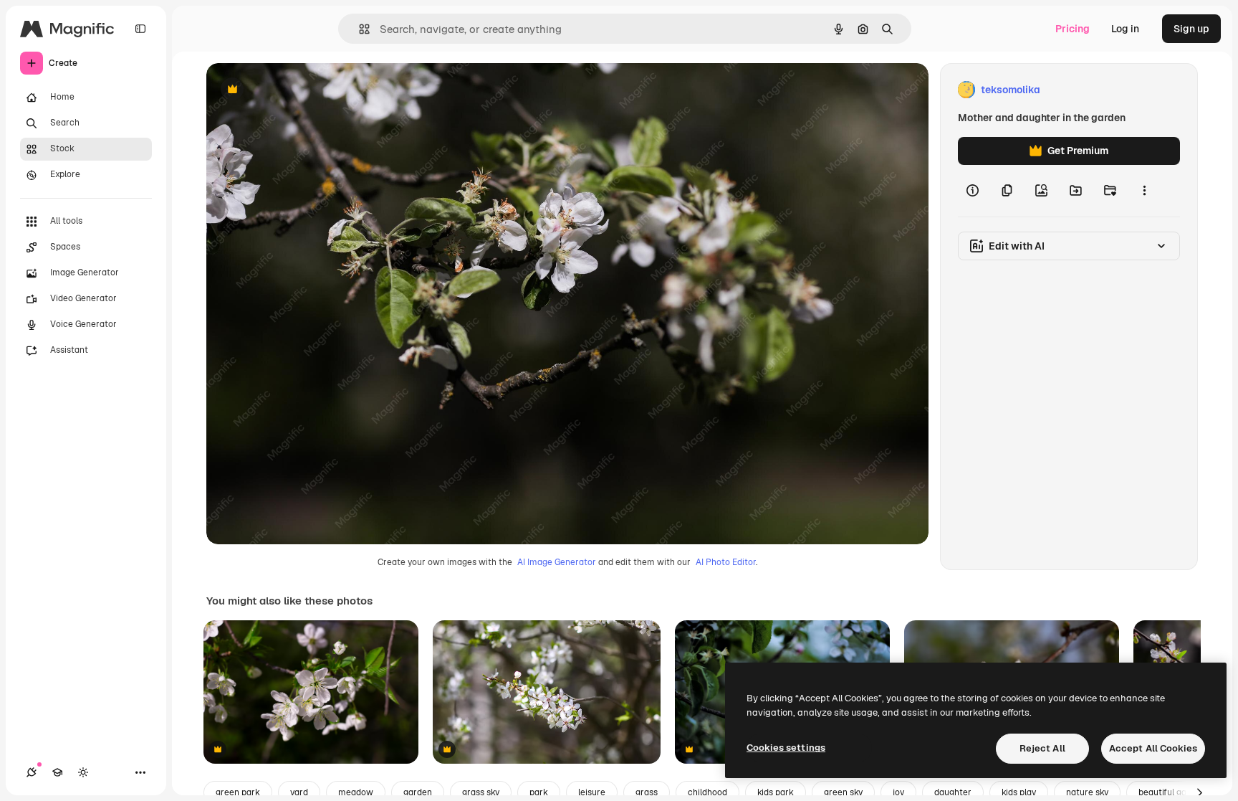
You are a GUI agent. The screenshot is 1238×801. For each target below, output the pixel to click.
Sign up (1191, 28)
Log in (1125, 28)
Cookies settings (786, 747)
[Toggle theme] (83, 772)
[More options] (1144, 190)
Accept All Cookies (1153, 748)
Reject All (1042, 748)
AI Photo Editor (726, 562)
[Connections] (31, 772)
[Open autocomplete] (358, 29)
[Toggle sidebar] (140, 28)
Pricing (1072, 28)
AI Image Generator (556, 562)
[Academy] (57, 772)
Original (298, 90)
